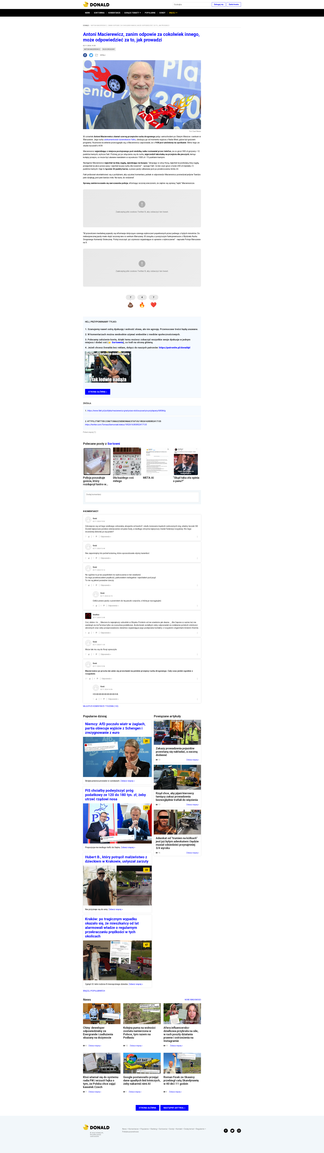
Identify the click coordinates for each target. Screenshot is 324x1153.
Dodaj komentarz (93, 494)
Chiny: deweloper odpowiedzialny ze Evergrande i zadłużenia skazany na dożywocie (98, 1032)
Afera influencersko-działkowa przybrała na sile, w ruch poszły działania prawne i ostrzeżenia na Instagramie (181, 1034)
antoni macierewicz (92, 49)
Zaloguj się (218, 4)
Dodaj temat (189, 1129)
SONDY (162, 13)
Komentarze (134, 1129)
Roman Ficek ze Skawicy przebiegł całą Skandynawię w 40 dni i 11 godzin (181, 1080)
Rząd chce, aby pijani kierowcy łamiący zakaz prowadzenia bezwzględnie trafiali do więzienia (177, 796)
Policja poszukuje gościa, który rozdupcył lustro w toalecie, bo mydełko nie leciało (96, 484)
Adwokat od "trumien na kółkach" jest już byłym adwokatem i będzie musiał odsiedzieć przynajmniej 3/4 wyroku (177, 843)
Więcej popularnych (94, 991)
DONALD (86, 25)
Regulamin (200, 1129)
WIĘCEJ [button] (172, 13)
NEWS (87, 13)
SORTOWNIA (99, 13)
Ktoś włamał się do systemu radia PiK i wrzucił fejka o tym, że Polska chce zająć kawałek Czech (100, 1082)
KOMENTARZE (114, 13)
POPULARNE (150, 13)
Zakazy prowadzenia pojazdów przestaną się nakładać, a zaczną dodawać (177, 752)
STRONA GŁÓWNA (147, 1108)
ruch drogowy (109, 49)
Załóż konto (234, 4)
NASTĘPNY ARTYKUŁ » (174, 1108)
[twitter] (92, 55)
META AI (148, 477)
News (124, 1129)
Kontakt (179, 1129)
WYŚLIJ (102, 55)
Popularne (144, 1129)
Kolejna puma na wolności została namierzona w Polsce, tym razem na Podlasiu (139, 1032)
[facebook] (86, 55)
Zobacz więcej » (127, 781)
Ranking (154, 1129)
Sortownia (117, 342)
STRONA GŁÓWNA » (97, 392)
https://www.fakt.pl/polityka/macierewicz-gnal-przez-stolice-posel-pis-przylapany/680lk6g (125, 410)
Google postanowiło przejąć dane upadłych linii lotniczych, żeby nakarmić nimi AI (141, 1080)
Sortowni (113, 443)
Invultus (96, 615)
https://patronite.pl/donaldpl (174, 347)
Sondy (171, 1129)
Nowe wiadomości (193, 1000)
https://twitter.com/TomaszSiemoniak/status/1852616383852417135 (116, 424)
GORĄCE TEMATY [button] (131, 13)
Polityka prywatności (130, 1132)
